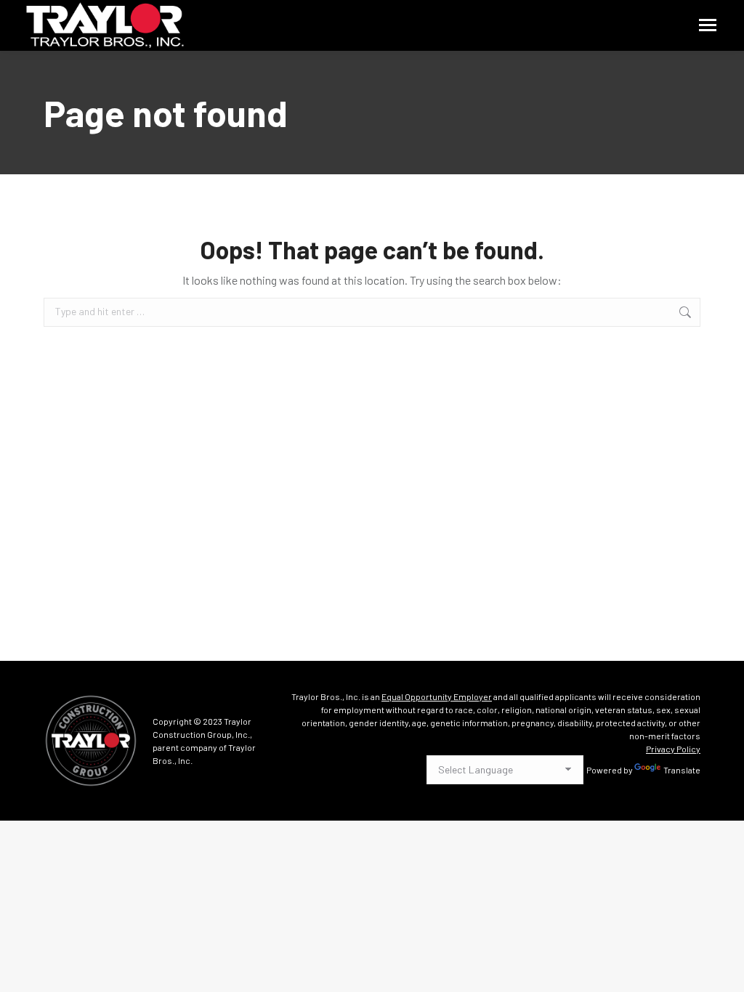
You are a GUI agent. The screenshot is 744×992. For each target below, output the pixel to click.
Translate (681, 770)
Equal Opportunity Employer (436, 696)
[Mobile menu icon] (707, 25)
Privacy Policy (673, 749)
